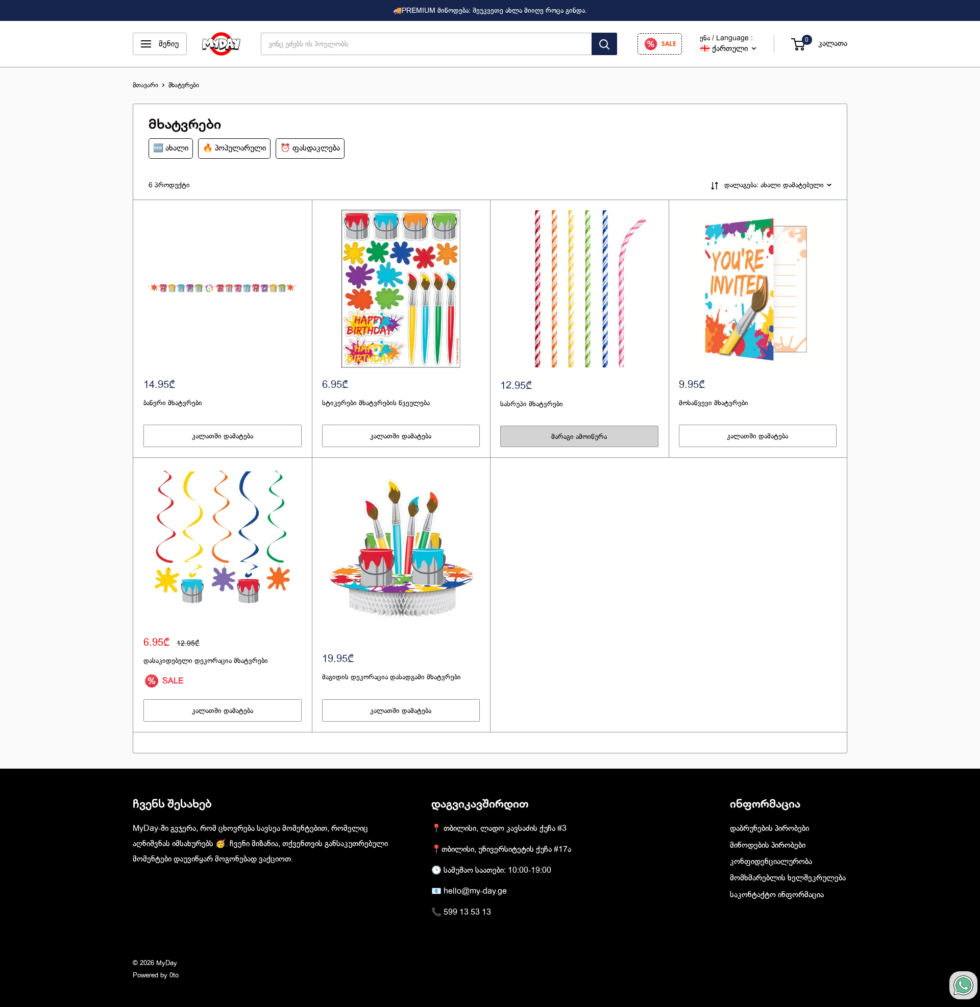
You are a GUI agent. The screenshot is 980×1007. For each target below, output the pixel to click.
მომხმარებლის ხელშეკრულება (788, 877)
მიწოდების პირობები (767, 845)
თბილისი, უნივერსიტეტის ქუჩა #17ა (506, 849)
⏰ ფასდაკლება (310, 148)
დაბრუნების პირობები (769, 828)
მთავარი (145, 85)
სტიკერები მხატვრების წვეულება (376, 403)
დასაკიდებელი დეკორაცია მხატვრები (205, 660)
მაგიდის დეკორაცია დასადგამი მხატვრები (391, 677)
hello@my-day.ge (475, 891)
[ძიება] (604, 44)
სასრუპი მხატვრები (531, 404)
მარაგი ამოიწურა (579, 436)
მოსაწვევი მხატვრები (713, 403)
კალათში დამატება (222, 436)
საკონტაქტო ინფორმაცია (777, 894)
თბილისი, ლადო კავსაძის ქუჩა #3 (505, 828)
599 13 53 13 (467, 912)
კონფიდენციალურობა (771, 861)
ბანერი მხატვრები (172, 403)
